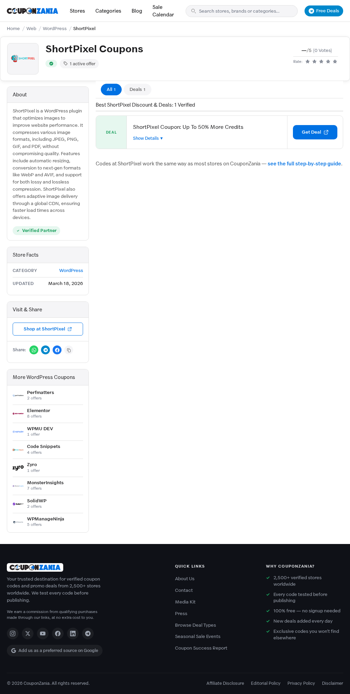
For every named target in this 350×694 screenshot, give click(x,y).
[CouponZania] (84, 567)
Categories (108, 11)
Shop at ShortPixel (44, 328)
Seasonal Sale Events (197, 636)
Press (181, 613)
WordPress (55, 28)
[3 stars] (321, 62)
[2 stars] (314, 62)
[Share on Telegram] (45, 349)
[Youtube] (43, 633)
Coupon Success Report (201, 648)
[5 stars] (335, 62)
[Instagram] (12, 633)
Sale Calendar (163, 10)
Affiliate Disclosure (225, 683)
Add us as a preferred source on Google (58, 650)
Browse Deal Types (195, 625)
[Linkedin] (73, 633)
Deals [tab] (138, 89)
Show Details (146, 138)
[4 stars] (328, 62)
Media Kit (185, 601)
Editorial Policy (266, 683)
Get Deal (311, 132)
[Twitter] (27, 633)
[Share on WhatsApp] (33, 349)
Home (13, 28)
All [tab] (111, 89)
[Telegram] (88, 633)
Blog (137, 11)
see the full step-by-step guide (304, 163)
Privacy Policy (301, 683)
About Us (184, 578)
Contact (184, 590)
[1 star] (308, 62)
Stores (77, 11)
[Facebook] (58, 633)
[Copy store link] (68, 349)
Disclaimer (332, 683)
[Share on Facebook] (57, 349)
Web (31, 28)
